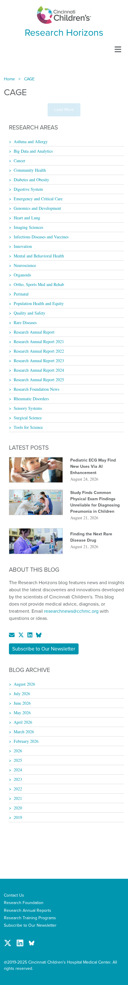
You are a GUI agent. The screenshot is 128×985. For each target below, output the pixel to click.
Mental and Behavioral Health (39, 256)
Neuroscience (25, 265)
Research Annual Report (34, 332)
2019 (18, 817)
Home (9, 79)
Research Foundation (23, 903)
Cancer (19, 160)
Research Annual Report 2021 (39, 341)
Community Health (30, 170)
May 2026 (22, 712)
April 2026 (23, 722)
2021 (18, 798)
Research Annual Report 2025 (39, 379)
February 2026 (26, 741)
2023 (18, 779)
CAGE (29, 79)
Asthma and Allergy (31, 141)
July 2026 (22, 693)
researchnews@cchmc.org (71, 611)
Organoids (22, 275)
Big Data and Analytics (33, 151)
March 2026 (24, 731)
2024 (18, 770)
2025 (18, 760)
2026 (18, 750)
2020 (18, 808)
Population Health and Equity (39, 303)
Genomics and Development (37, 208)
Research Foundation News (36, 389)
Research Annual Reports (27, 910)
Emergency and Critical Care (38, 198)
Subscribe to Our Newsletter (43, 649)
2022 (18, 789)
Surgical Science (28, 417)
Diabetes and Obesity (31, 179)
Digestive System (28, 189)
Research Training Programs (30, 918)
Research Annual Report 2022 (39, 351)
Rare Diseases (25, 322)
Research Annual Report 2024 (39, 370)
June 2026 (22, 703)
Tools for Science (28, 427)
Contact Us (14, 895)
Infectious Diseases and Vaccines (41, 237)
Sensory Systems (28, 408)
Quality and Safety (29, 313)
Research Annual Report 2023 (39, 360)
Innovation (23, 246)
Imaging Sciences (28, 227)
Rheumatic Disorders (31, 398)
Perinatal (21, 294)
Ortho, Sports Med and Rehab (39, 284)
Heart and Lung (27, 218)
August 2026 (24, 684)
